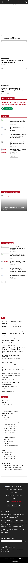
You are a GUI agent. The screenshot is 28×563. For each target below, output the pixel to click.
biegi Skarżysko (17, 324)
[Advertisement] (14, 19)
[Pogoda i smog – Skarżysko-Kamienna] (14, 203)
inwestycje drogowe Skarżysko (8, 335)
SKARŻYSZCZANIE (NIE (9, 409)
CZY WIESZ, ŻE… (7, 454)
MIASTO (4, 415)
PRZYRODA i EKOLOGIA (9, 437)
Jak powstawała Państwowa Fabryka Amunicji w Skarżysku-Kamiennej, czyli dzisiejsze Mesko (18, 270)
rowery (15, 373)
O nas (6, 558)
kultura (8, 345)
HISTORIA (6, 420)
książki (3, 345)
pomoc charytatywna (7, 367)
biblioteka (19, 321)
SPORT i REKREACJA (8, 441)
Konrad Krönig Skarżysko (9, 342)
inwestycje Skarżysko (9, 338)
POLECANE (5, 448)
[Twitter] (19, 505)
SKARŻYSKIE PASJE (8, 404)
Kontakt (16, 558)
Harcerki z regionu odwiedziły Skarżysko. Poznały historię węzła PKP (13, 90)
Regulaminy (11, 558)
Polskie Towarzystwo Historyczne (13, 422)
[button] (26, 2)
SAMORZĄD (6, 439)
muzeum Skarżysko (8, 359)
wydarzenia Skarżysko (10, 382)
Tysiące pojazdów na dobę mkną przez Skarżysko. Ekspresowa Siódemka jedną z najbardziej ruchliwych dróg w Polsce (13, 531)
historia (5, 326)
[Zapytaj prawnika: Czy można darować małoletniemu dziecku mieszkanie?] (5, 248)
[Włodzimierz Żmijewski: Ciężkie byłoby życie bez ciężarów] (5, 277)
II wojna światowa (5, 328)
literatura (13, 345)
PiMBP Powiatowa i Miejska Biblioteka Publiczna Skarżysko (11, 361)
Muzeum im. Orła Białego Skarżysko (10, 355)
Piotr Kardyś (4, 364)
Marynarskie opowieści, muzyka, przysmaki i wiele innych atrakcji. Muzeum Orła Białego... (17, 122)
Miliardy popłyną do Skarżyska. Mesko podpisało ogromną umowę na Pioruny (18, 129)
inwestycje (21, 333)
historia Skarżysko (15, 326)
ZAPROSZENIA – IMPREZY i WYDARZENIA (12, 469)
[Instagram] (12, 505)
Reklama (21, 558)
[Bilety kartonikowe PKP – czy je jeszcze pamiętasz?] (14, 49)
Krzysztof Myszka (20, 342)
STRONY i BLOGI (6, 463)
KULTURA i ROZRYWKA (9, 428)
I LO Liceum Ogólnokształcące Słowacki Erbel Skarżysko (13, 331)
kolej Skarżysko (5, 340)
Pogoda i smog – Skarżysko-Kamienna (13, 207)
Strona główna (4, 35)
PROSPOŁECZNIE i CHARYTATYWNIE (12, 435)
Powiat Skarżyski (18, 367)
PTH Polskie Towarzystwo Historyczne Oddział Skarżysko (13, 370)
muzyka (18, 359)
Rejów (4, 373)
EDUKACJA (6, 417)
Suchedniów (5, 377)
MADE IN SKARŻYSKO (7, 413)
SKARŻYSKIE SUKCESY (9, 407)
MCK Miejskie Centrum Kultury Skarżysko (13, 348)
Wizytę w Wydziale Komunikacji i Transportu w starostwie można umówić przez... (17, 256)
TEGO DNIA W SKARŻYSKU (10, 461)
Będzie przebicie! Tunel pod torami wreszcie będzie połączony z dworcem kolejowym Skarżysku (13, 525)
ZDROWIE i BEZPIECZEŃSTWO (11, 446)
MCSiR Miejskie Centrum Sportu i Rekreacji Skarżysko (12, 351)
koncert (13, 340)
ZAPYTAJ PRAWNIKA (10, 433)
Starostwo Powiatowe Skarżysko (11, 375)
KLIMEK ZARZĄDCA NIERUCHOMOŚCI (13, 467)
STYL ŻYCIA (6, 443)
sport (19, 373)
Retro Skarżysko (10, 373)
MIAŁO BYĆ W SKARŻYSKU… (10, 456)
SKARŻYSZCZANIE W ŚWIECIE (11, 411)
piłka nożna (10, 364)
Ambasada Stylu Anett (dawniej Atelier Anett (14, 465)
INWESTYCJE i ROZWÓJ (9, 424)
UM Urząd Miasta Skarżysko (10, 380)
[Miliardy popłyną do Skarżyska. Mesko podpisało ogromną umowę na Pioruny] (5, 129)
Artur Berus (13, 321)
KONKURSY (5, 400)
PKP (15, 364)
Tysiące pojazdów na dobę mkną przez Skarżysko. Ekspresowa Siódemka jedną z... (17, 143)
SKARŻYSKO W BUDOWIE (11, 426)
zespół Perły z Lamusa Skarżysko (8, 391)
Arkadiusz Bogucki (5, 321)
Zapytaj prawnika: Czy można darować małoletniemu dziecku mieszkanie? (17, 248)
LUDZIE (4, 402)
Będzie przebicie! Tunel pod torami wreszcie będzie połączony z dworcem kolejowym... (18, 136)
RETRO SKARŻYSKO (5, 58)
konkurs (18, 340)
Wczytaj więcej (13, 156)
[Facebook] (8, 505)
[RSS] (16, 505)
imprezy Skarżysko (9, 333)
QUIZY (3, 450)
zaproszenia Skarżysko (9, 386)
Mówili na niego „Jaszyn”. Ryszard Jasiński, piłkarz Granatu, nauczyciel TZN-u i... (18, 151)
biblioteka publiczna (7, 324)
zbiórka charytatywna (8, 389)
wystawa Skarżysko (7, 384)
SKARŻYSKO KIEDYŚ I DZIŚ (10, 458)
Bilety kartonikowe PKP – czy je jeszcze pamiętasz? (12, 61)
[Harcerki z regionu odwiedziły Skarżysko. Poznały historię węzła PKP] (14, 77)
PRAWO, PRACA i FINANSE (10, 430)
